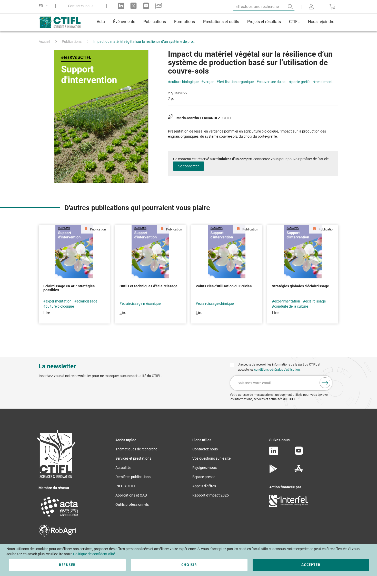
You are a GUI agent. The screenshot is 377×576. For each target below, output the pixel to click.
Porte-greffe (300, 82)
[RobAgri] (57, 535)
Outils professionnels (132, 504)
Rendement (324, 82)
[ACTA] (59, 517)
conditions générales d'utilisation (277, 369)
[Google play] (273, 472)
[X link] (133, 6)
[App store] (298, 472)
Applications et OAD (131, 495)
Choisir (189, 564)
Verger (209, 82)
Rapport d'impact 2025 (210, 495)
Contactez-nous (80, 6)
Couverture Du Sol (272, 82)
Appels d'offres (204, 486)
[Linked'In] (273, 454)
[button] (44, 6)
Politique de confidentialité (94, 554)
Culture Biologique (184, 82)
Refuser (67, 564)
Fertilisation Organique (236, 82)
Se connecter (188, 166)
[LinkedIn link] (121, 6)
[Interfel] (288, 505)
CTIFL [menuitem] (294, 21)
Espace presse (203, 477)
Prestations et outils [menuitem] (221, 21)
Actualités (123, 468)
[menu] (215, 22)
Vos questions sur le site (211, 458)
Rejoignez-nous (204, 468)
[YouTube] (299, 453)
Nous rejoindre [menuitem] (321, 21)
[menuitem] (101, 22)
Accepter (311, 564)
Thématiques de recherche (136, 449)
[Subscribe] (325, 382)
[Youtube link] (146, 6)
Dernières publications (133, 477)
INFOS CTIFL (125, 486)
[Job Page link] (158, 6)
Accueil (44, 41)
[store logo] (62, 22)
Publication (97, 229)
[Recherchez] (287, 6)
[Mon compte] (311, 7)
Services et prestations (133, 458)
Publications (72, 41)
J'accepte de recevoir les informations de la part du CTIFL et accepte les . (279, 367)
